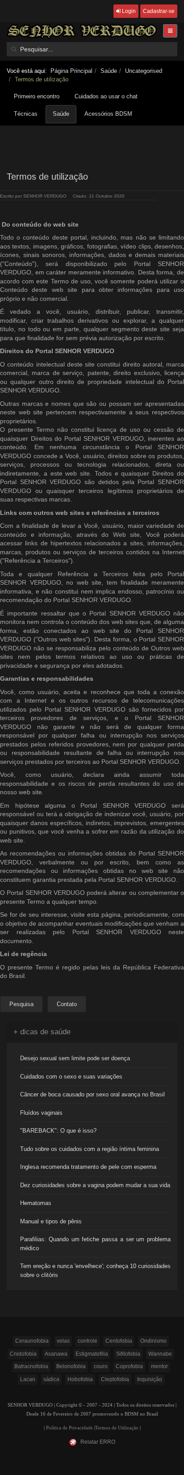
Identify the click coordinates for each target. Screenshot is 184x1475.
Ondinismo (153, 1341)
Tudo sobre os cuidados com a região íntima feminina (89, 1149)
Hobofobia (80, 1379)
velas (63, 1341)
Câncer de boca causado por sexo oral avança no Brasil (92, 1094)
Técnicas (26, 113)
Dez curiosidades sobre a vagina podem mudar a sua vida (95, 1185)
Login (128, 11)
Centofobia (118, 1341)
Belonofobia (71, 1366)
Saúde (108, 70)
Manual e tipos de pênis (51, 1221)
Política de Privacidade (69, 1427)
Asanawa (56, 1354)
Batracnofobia (31, 1366)
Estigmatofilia (91, 1354)
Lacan (27, 1379)
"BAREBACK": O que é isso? (58, 1130)
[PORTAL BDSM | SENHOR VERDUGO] (82, 31)
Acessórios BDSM (108, 113)
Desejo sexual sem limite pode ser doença (75, 1058)
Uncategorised (143, 70)
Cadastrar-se (159, 11)
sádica (51, 1379)
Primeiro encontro (36, 96)
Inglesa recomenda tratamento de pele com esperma (88, 1166)
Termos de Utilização (116, 1427)
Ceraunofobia (32, 1341)
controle (87, 1341)
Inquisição (149, 1379)
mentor (159, 1366)
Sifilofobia (128, 1354)
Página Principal (71, 70)
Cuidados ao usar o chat (106, 96)
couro (101, 1366)
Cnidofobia (23, 1354)
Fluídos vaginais (41, 1112)
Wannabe (160, 1354)
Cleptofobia (115, 1379)
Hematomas (35, 1203)
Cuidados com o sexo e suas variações (71, 1076)
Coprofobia (129, 1366)
